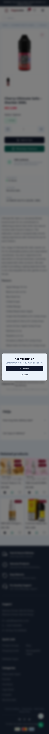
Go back (24, 374)
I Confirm (24, 368)
